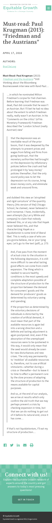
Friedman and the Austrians (18, 79)
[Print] (31, 445)
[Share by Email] (25, 445)
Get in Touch (26, 499)
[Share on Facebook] (5, 445)
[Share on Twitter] (11, 445)
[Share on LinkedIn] (18, 445)
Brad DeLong (9, 66)
